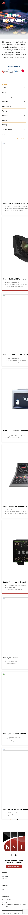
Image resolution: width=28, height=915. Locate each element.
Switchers (5, 134)
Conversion (5, 101)
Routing (4, 125)
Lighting (4, 111)
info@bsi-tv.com (8, 902)
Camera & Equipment (9, 97)
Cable (4, 92)
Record (4, 120)
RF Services (5, 893)
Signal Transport (7, 129)
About (4, 889)
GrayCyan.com (22, 913)
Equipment (5, 878)
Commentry (5, 882)
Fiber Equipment (7, 106)
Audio (4, 88)
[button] (14, 2)
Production (5, 876)
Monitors (5, 115)
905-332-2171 (7, 899)
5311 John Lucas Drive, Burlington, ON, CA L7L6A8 (15, 905)
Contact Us (5, 891)
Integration (5, 880)
